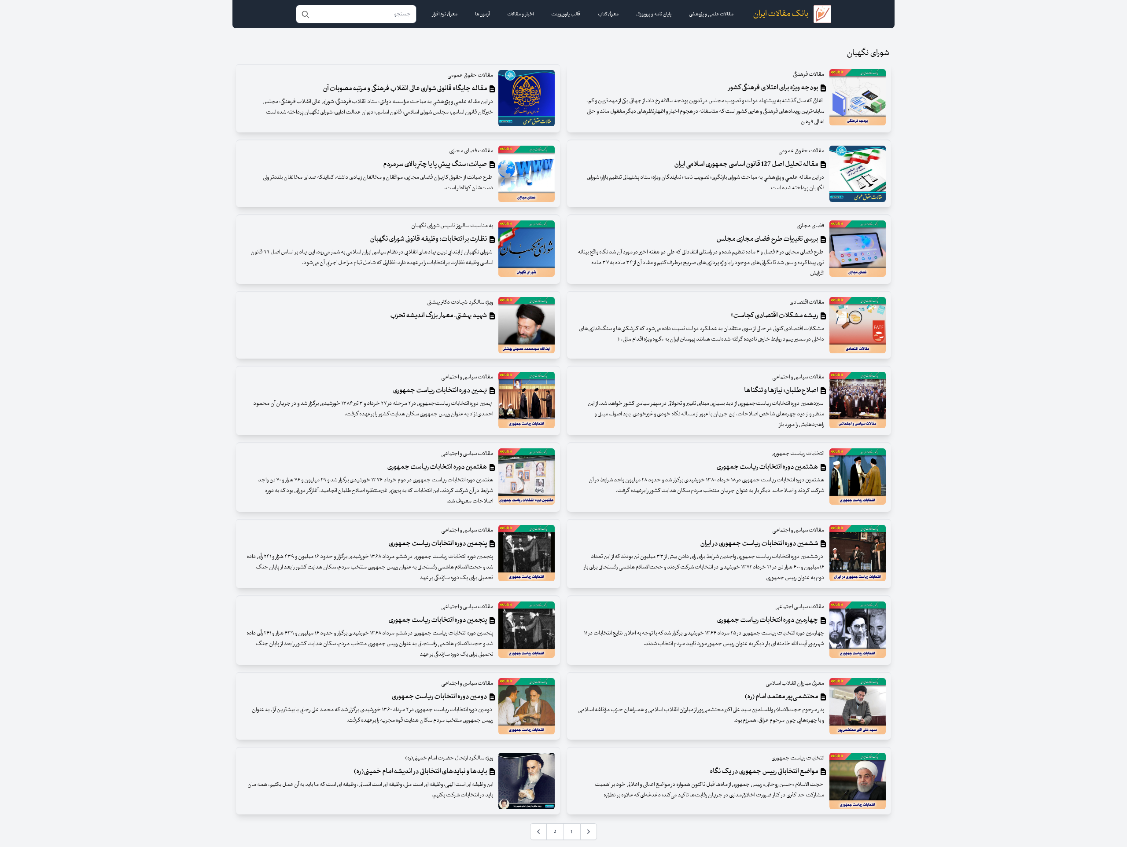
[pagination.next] (538, 831)
